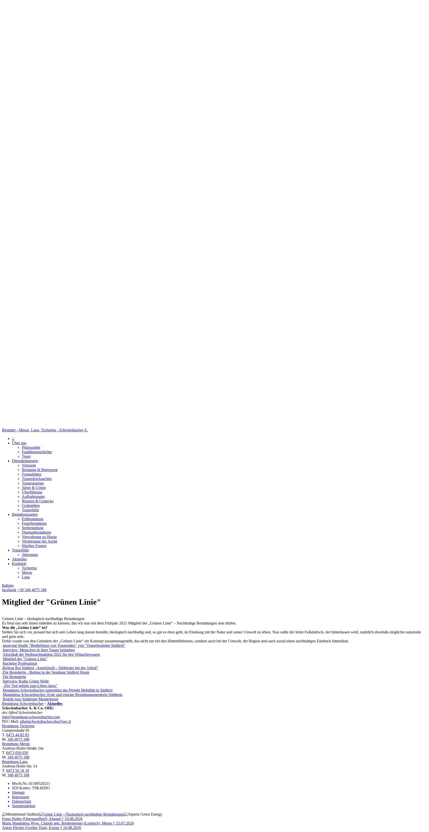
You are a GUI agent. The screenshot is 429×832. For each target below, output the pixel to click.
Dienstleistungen (25, 461)
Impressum (20, 797)
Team (26, 456)
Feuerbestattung (34, 523)
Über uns (19, 443)
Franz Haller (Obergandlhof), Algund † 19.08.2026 (42, 819)
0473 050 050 (17, 753)
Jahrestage (30, 555)
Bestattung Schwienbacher (23, 703)
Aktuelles (19, 559)
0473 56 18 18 (17, 770)
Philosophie (31, 447)
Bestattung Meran (16, 744)
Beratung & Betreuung (40, 470)
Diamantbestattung (36, 532)
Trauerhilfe (30, 510)
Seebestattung (32, 528)
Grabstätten (31, 505)
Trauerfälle (20, 550)
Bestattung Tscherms (18, 726)
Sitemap (18, 792)
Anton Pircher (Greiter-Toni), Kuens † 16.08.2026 (41, 828)
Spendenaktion (23, 806)
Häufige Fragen (34, 546)
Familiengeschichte (37, 452)
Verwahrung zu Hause (39, 537)
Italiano (8, 585)
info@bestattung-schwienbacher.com (31, 717)
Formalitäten (31, 474)
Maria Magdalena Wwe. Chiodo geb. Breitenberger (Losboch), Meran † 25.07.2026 (68, 823)
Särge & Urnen (34, 487)
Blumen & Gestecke (38, 501)
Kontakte (19, 563)
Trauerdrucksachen (37, 479)
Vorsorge (29, 465)
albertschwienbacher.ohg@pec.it (45, 721)
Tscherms (29, 568)
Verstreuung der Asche (39, 541)
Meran (27, 572)
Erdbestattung (32, 519)
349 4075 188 (18, 739)
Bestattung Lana (15, 762)
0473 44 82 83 (17, 735)
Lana (26, 577)
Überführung (32, 492)
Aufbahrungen (33, 496)
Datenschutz (21, 801)
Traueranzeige (33, 483)
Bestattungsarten (25, 514)
